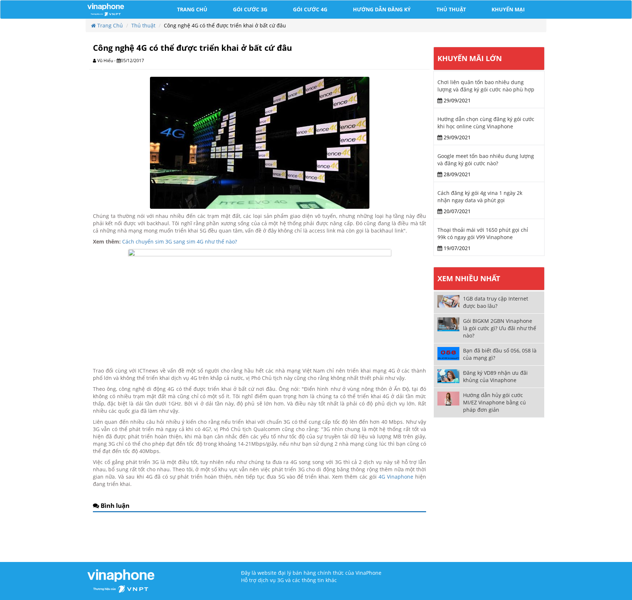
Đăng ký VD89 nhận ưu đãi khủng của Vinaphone (495, 376)
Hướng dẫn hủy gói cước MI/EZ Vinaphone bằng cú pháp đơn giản (494, 402)
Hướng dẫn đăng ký (382, 9)
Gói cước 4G (310, 9)
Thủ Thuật (451, 9)
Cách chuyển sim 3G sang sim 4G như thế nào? (179, 241)
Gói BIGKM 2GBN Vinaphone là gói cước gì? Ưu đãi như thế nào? (499, 328)
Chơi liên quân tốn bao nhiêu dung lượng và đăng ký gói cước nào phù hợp (485, 86)
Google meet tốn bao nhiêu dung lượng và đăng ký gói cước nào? (485, 159)
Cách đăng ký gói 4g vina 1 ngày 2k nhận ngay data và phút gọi (479, 196)
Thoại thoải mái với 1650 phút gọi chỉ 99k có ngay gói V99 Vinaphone (482, 233)
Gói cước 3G (250, 9)
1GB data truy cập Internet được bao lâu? (495, 302)
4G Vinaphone (396, 476)
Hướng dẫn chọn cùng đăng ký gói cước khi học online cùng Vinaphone (485, 123)
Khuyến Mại (508, 9)
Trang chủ (192, 9)
